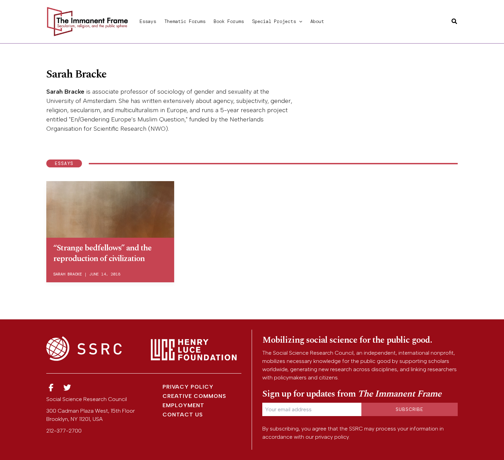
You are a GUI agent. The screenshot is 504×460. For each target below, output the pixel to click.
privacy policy (332, 437)
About (317, 21)
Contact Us (183, 414)
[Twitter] (67, 387)
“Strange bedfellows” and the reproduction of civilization (102, 253)
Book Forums (229, 21)
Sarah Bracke (67, 274)
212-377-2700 (64, 430)
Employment (183, 405)
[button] (299, 21)
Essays (148, 21)
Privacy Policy (188, 387)
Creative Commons (194, 396)
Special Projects (274, 21)
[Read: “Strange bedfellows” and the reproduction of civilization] (110, 208)
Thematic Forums (184, 21)
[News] (51, 387)
